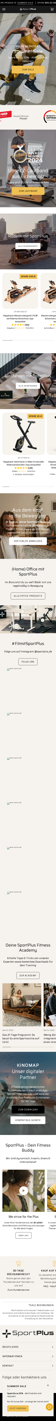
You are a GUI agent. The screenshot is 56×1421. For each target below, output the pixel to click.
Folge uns (28, 661)
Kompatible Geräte (28, 1120)
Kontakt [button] (8, 1365)
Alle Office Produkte (28, 596)
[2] (22, 611)
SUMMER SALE (25, 2)
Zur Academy (27, 975)
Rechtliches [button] (10, 1347)
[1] (42, 620)
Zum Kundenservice (18, 1290)
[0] (16, 627)
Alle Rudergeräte (28, 246)
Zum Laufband (28, 191)
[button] (20, 324)
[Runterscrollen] (28, 100)
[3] (36, 606)
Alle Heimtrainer (28, 385)
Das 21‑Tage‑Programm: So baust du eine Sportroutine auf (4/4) (20, 1038)
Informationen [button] (12, 1356)
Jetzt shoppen (18, 1408)
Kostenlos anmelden (28, 541)
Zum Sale (28, 69)
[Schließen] (49, 1384)
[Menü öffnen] (6, 9)
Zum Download (28, 1109)
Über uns (24, 1235)
